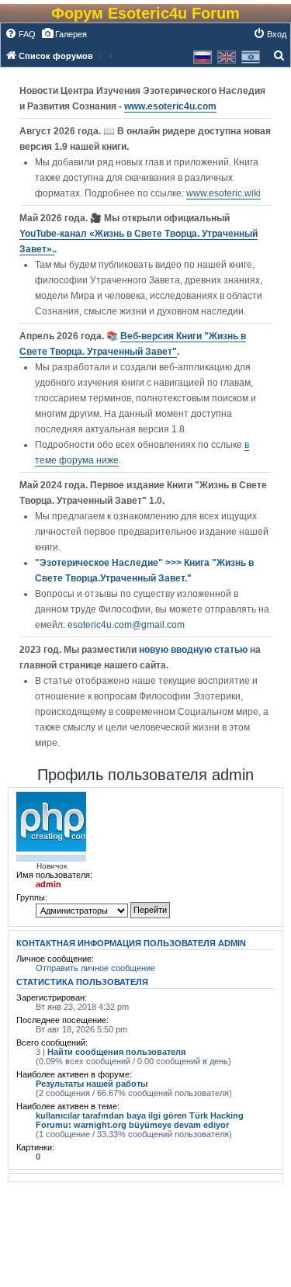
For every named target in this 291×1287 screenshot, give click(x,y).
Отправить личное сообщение (95, 968)
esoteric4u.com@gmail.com (126, 624)
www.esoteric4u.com (170, 106)
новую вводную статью (194, 649)
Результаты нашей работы (91, 1083)
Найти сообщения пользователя (116, 1051)
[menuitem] (20, 34)
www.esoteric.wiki (223, 193)
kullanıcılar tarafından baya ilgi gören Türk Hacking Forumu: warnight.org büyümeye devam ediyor (140, 1120)
